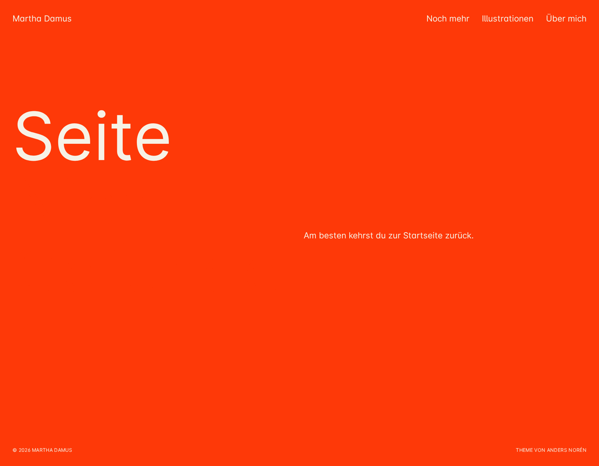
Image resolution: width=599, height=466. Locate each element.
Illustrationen (507, 19)
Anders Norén (567, 450)
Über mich (566, 19)
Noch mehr (447, 19)
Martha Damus (42, 19)
